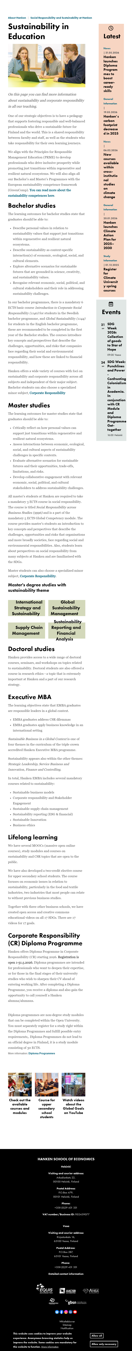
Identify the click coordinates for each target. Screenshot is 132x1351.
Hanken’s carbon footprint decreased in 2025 (111, 125)
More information (50, 1346)
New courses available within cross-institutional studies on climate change (111, 175)
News (107, 48)
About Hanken (17, 17)
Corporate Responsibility (47, 393)
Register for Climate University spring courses (111, 280)
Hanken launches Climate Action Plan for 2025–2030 (111, 235)
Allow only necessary (104, 1344)
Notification (67, 1328)
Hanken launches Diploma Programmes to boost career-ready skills (111, 74)
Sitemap (67, 1325)
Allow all (97, 1335)
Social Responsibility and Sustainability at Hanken (61, 17)
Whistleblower (67, 1321)
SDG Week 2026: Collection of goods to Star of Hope (115, 337)
